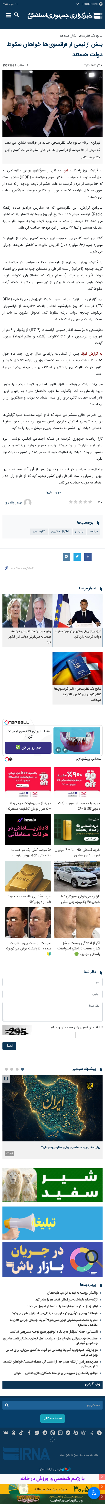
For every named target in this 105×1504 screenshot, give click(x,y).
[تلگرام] (99, 1433)
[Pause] (58, 750)
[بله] (68, 1433)
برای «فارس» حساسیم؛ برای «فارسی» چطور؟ (70, 1147)
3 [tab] (11, 1069)
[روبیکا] (83, 1433)
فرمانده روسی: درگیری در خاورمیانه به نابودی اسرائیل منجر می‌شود (55, 1313)
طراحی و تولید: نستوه (50, 1469)
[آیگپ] (60, 1433)
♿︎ (94, 1492)
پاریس (79, 531)
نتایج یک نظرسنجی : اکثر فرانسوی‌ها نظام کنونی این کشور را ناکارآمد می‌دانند (77, 695)
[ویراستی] (37, 1433)
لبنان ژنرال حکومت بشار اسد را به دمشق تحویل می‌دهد (62, 1306)
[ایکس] (91, 1433)
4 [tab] (6, 1069)
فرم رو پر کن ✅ (28, 747)
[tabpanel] (52, 1117)
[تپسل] (6, 722)
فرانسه (94, 531)
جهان (57, 492)
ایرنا (60, 16)
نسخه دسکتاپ (52, 1418)
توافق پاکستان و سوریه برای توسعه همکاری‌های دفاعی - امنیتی (56, 1373)
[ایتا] (52, 1433)
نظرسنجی (39, 531)
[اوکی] (13, 1433)
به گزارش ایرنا (92, 354)
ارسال (9, 1046)
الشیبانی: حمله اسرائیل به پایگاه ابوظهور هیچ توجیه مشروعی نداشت (54, 1332)
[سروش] (45, 1433)
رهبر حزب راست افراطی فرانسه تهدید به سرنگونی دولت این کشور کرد (30, 637)
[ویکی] (6, 1433)
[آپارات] (76, 1433)
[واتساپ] (52, 1440)
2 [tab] (17, 1069)
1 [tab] (22, 1069)
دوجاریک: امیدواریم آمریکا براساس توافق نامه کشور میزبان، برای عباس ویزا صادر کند (51, 1352)
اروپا (48, 492)
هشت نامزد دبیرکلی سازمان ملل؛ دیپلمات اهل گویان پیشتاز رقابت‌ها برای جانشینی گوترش (50, 1341)
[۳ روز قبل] (52, 1108)
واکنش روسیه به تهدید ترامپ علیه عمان (72, 1293)
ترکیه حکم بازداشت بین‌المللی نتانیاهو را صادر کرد (66, 1299)
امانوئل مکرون (60, 531)
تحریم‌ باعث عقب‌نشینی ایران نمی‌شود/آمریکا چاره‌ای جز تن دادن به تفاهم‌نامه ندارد (54, 1323)
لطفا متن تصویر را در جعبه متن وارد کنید (76, 1027)
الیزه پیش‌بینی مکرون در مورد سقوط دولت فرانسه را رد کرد (78, 634)
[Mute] (65, 750)
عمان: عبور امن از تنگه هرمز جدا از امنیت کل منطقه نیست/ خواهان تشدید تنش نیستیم (50, 1364)
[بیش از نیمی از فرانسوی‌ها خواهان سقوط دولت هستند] (52, 103)
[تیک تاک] (21, 1433)
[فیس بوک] (29, 1433)
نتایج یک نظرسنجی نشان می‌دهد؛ (81, 35)
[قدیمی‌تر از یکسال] (77, 611)
